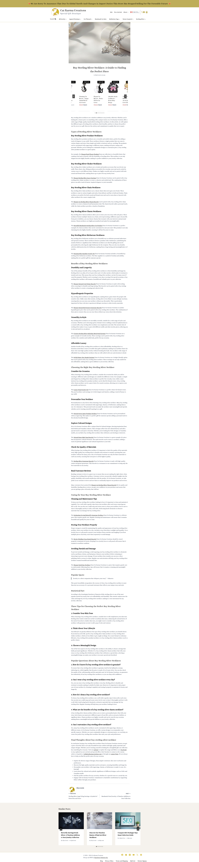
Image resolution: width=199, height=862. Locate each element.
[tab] (96, 846)
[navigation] (134, 12)
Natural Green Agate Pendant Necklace (85, 413)
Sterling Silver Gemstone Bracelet (84, 461)
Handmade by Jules (100, 19)
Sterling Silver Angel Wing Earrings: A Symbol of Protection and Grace (83, 796)
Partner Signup (142, 861)
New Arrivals (118, 12)
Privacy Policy (109, 861)
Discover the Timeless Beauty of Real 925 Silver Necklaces (97, 835)
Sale (111, 12)
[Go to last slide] (73, 96)
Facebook (124, 750)
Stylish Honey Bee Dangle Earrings (84, 357)
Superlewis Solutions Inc (101, 857)
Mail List (132, 861)
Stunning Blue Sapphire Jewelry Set (84, 253)
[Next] (138, 829)
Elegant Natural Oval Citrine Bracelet (85, 284)
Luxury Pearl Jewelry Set (81, 389)
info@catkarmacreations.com (93, 754)
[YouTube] (133, 855)
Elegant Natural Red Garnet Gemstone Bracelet (88, 307)
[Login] (147, 12)
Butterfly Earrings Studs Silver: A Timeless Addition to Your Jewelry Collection (70, 835)
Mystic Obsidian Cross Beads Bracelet (85, 539)
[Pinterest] (141, 855)
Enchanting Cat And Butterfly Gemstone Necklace (88, 515)
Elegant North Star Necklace (82, 565)
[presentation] (71, 820)
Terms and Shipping (122, 861)
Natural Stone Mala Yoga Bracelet (83, 437)
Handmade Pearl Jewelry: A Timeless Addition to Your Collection (116, 796)
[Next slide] (125, 96)
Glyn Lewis (80, 788)
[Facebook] (122, 855)
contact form (114, 754)
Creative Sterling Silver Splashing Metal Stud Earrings (89, 333)
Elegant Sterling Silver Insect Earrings (85, 178)
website (96, 750)
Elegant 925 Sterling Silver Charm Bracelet (86, 202)
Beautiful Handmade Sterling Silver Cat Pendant (88, 225)
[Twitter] (137, 855)
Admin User (122, 838)
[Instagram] (130, 855)
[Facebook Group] (126, 855)
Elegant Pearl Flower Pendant (90, 154)
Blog (101, 861)
